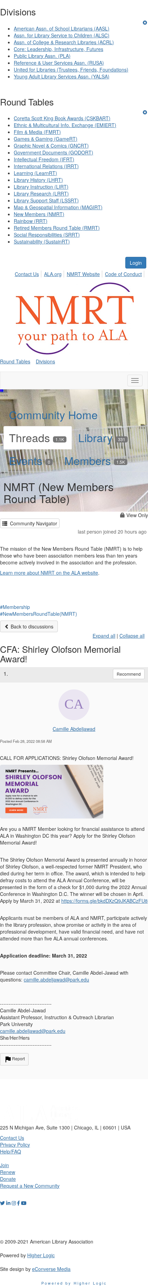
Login (136, 262)
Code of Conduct (123, 274)
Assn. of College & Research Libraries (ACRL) (64, 42)
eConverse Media (51, 1268)
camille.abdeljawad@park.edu (32, 1030)
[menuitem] (28, 273)
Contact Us (27, 274)
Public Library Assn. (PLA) (42, 55)
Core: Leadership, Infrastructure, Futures (58, 49)
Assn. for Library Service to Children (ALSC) (61, 35)
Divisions (45, 361)
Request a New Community (30, 1185)
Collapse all (132, 635)
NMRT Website (83, 274)
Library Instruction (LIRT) (41, 186)
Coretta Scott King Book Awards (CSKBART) (62, 118)
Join (4, 1165)
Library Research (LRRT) (41, 193)
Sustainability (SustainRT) (42, 241)
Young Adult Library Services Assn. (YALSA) (61, 76)
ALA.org (53, 274)
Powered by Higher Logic (74, 1283)
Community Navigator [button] (32, 523)
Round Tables (15, 361)
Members (94, 460)
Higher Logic (41, 1255)
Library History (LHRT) (38, 179)
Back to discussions (31, 626)
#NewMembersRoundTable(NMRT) (38, 613)
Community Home (53, 414)
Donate (8, 1178)
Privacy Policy (15, 1144)
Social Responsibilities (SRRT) (47, 234)
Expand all (104, 635)
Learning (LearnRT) (35, 173)
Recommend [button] (129, 674)
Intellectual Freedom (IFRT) (44, 159)
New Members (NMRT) (39, 214)
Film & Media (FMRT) (37, 131)
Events (29, 460)
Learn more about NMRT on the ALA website (49, 572)
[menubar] (80, 273)
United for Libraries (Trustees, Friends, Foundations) (71, 69)
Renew (7, 1172)
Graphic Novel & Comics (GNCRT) (51, 145)
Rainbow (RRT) (30, 220)
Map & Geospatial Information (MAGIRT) (58, 207)
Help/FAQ (10, 1151)
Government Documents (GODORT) (53, 152)
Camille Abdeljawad (74, 728)
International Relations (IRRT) (46, 166)
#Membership (15, 606)
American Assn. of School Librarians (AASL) (61, 28)
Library (101, 437)
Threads (36, 437)
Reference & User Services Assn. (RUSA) (59, 62)
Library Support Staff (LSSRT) (46, 200)
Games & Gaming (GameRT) (45, 138)
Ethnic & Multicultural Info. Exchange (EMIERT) (65, 125)
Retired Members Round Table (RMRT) (57, 227)
